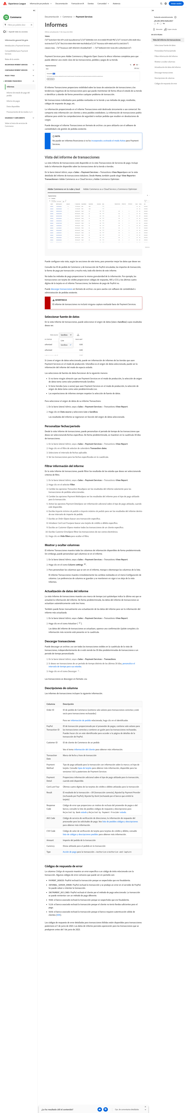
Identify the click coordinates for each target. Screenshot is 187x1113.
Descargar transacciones (164, 72)
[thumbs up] (99, 1109)
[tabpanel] (93, 222)
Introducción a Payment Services (17, 45)
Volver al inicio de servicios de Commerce (16, 124)
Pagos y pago (10, 76)
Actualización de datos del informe (168, 67)
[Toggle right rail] (153, 10)
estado (75, 812)
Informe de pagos (13, 101)
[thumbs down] (105, 1109)
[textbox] (18, 24)
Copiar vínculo (172, 29)
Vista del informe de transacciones (167, 40)
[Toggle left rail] (34, 10)
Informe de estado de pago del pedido (18, 94)
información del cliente (84, 749)
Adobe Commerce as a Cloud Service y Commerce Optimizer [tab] (110, 189)
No (164, 23)
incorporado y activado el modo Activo (108, 140)
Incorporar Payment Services (16, 65)
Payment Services (84, 16)
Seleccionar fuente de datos (165, 45)
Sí (157, 23)
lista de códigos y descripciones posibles (80, 834)
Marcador (159, 29)
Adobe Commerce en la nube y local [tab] (64, 189)
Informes (10, 86)
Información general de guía (16, 40)
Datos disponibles (13, 106)
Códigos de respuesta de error (166, 83)
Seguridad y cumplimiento (15, 118)
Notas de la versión (12, 59)
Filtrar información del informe (166, 56)
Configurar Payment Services (16, 70)
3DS (58, 914)
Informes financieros (13, 81)
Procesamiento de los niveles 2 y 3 (19, 112)
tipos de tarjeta (84, 768)
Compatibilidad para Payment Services (16, 52)
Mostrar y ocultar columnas (165, 61)
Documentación (52, 16)
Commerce (67, 16)
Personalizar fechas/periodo (165, 51)
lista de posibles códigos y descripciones (120, 821)
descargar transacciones (61, 289)
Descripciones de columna (164, 78)
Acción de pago (70, 851)
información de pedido (81, 720)
